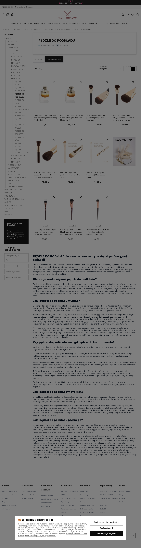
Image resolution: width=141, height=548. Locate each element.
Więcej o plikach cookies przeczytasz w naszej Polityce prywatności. (52, 535)
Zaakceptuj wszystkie (107, 534)
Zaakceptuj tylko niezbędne (106, 522)
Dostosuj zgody (106, 528)
